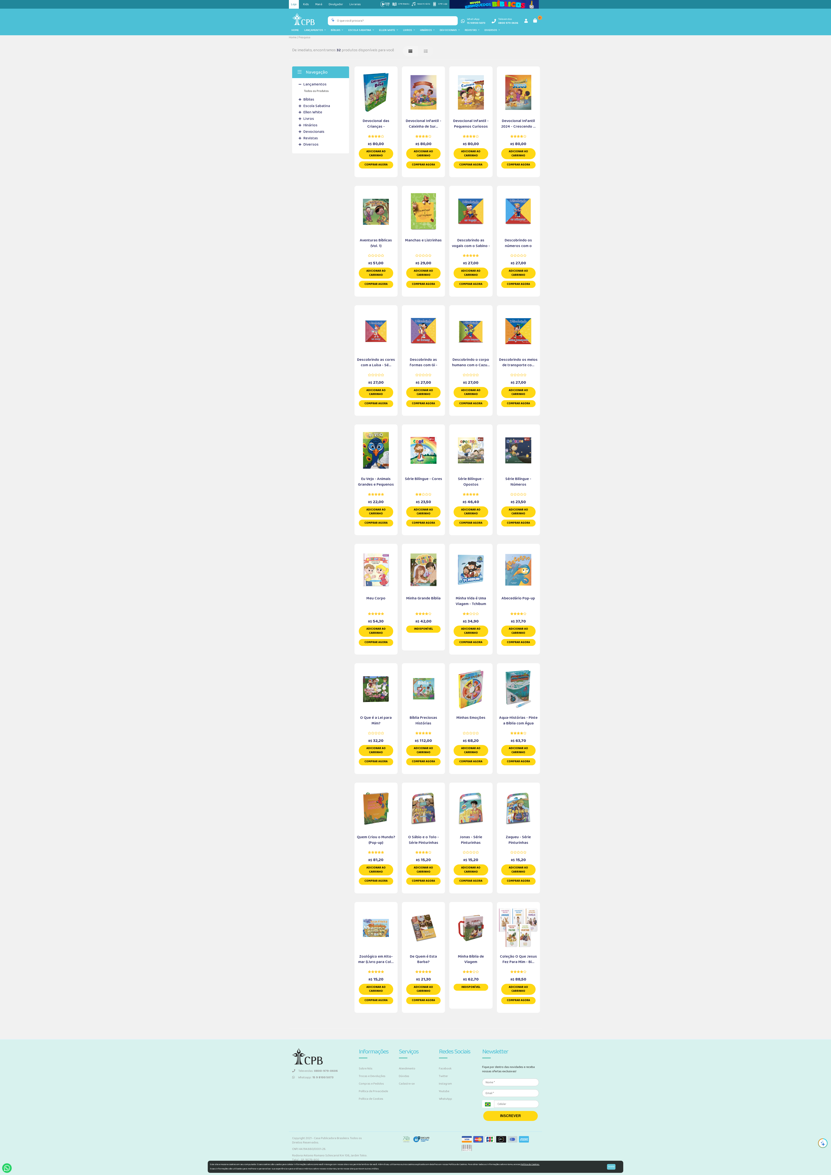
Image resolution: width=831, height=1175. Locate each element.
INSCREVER (510, 1116)
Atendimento (407, 1068)
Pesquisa (304, 37)
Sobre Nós (365, 1068)
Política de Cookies (371, 1098)
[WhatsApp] (7, 1168)
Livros (408, 30)
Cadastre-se (407, 1083)
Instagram (445, 1083)
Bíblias (336, 30)
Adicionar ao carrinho (376, 153)
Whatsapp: (315, 1077)
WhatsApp (445, 1098)
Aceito (611, 1167)
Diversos (491, 30)
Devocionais (449, 30)
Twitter (443, 1076)
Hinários (426, 30)
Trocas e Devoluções (372, 1076)
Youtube (444, 1091)
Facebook (445, 1068)
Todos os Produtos (316, 91)
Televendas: (318, 1071)
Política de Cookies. (530, 1164)
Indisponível (423, 629)
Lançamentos (314, 30)
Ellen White (388, 30)
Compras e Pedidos (371, 1083)
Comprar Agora (376, 164)
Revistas (471, 30)
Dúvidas (404, 1076)
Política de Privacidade (373, 1091)
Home (295, 30)
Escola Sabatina (360, 30)
